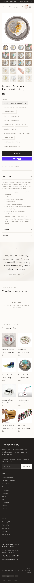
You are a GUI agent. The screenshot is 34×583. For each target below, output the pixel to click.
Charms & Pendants (8, 480)
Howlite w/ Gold (21, 125)
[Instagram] (3, 570)
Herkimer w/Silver (9, 112)
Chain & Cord (6, 502)
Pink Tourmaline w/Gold (11, 120)
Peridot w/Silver (24, 133)
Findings (5, 493)
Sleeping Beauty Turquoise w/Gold (15, 107)
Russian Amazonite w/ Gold (12, 146)
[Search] (22, 7)
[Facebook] (6, 570)
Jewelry (4, 505)
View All (4, 509)
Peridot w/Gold (8, 137)
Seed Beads (6, 484)
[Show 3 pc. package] (25, 394)
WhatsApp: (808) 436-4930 (10, 556)
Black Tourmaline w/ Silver (12, 142)
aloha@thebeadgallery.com (10, 559)
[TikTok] (19, 570)
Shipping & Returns (8, 522)
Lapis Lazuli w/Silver (10, 129)
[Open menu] (3, 7)
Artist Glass (5, 490)
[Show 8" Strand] (21, 394)
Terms (9, 580)
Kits (3, 499)
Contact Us (5, 519)
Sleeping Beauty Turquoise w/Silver (15, 103)
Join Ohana (26, 466)
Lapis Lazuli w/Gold (10, 133)
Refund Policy (6, 525)
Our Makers (6, 528)
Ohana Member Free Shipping (9, 1)
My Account (6, 534)
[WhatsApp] (15, 570)
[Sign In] (26, 7)
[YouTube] (9, 570)
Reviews (4, 531)
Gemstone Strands (8, 477)
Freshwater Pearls (8, 487)
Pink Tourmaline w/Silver (11, 116)
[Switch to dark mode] (22, 570)
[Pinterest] (12, 570)
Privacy (4, 580)
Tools (4, 496)
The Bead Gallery (14, 7)
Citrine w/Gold (8, 125)
